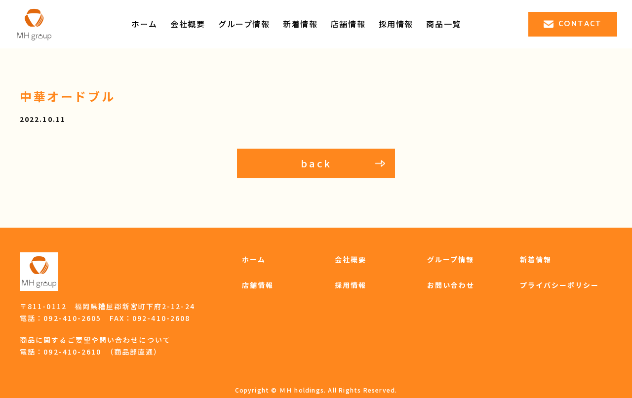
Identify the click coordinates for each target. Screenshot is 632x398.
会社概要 (187, 24)
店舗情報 (348, 24)
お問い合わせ (451, 284)
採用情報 (350, 284)
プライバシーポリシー (559, 284)
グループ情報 (244, 24)
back (316, 163)
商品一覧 (443, 24)
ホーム (144, 24)
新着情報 (300, 24)
